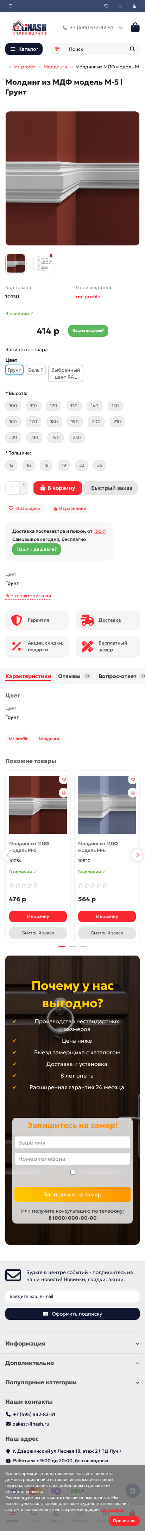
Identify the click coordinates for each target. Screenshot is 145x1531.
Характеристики (28, 676)
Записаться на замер (72, 1194)
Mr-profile (24, 67)
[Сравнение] (120, 6)
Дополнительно (29, 1363)
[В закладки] (64, 779)
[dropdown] (10, 6)
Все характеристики (28, 596)
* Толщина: (18, 453)
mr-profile (88, 296)
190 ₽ (100, 531)
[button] (8, 855)
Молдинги (55, 67)
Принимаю (124, 1520)
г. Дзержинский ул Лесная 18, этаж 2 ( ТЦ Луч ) (67, 1451)
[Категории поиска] (57, 49)
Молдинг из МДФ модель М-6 (98, 847)
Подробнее (112, 1509)
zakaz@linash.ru (31, 1424)
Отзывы (73, 676)
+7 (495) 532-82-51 (91, 27)
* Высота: (16, 393)
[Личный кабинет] (134, 6)
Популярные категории (41, 1382)
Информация (25, 1343)
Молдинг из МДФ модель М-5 (29, 847)
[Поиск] (132, 49)
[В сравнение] (64, 793)
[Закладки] (106, 6)
